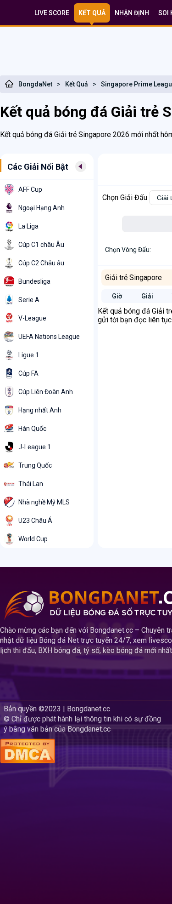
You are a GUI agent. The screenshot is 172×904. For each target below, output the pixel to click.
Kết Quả (76, 84)
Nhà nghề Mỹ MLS (44, 502)
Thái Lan (30, 483)
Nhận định (132, 13)
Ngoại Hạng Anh (41, 208)
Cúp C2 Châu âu (41, 263)
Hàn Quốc (32, 428)
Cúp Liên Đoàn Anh (45, 391)
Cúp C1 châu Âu (41, 244)
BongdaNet (35, 84)
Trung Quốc (35, 465)
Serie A (28, 299)
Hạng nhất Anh (39, 410)
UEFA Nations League (49, 336)
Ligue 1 (28, 355)
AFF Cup (30, 189)
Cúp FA (28, 373)
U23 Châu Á (35, 520)
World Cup (33, 539)
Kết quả (91, 13)
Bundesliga (34, 281)
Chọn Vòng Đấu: (128, 249)
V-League (32, 318)
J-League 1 (34, 447)
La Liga (28, 226)
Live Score (51, 13)
